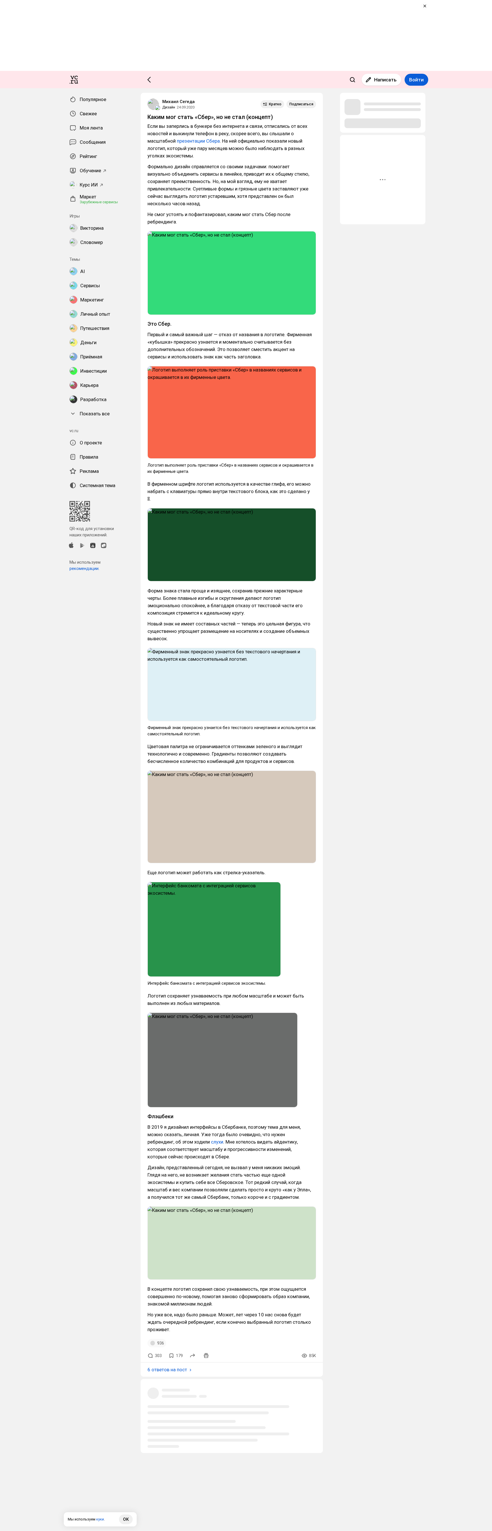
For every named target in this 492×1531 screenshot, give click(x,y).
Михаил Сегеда (178, 101)
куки (100, 1519)
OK (126, 1519)
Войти (416, 80)
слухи (217, 1142)
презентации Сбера (198, 141)
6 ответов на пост (167, 1369)
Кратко (275, 104)
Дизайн (168, 107)
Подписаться (301, 104)
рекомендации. (84, 568)
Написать (385, 80)
